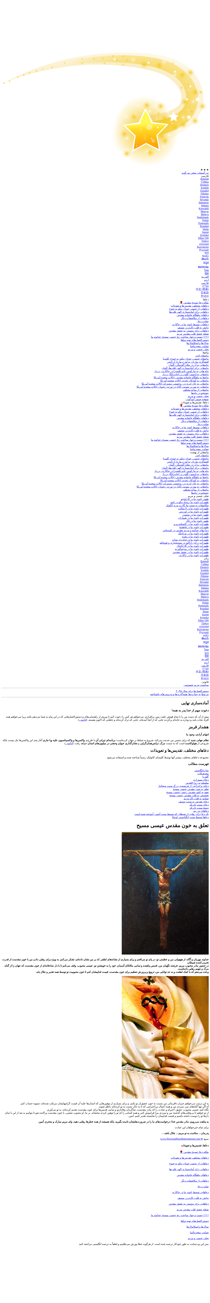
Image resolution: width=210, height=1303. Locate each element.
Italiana (205, 205)
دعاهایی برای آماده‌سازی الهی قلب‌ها (189, 312)
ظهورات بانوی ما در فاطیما (194, 527)
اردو (206, 279)
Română (204, 226)
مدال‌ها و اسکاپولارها (198, 1226)
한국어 (205, 296)
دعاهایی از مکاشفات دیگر (195, 318)
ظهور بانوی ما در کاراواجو (195, 499)
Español (204, 190)
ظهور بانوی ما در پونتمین (195, 514)
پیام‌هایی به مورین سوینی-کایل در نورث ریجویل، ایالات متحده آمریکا (173, 386)
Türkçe (205, 241)
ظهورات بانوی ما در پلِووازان (193, 517)
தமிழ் (206, 635)
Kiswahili (204, 208)
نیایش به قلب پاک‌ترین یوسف (193, 1198)
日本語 (205, 292)
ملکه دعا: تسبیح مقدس (194, 302)
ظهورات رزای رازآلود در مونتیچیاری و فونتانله (184, 542)
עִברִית (205, 286)
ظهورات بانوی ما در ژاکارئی (193, 555)
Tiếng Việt (203, 238)
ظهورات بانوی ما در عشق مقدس (191, 552)
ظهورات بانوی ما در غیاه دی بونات (190, 539)
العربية (205, 276)
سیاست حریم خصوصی (196, 685)
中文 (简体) (202, 289)
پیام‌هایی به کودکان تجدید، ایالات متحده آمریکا (184, 380)
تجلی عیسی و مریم (198, 349)
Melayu (205, 214)
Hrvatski (204, 199)
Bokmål (204, 179)
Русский (204, 249)
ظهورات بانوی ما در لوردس (194, 511)
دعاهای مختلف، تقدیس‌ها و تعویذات (190, 305)
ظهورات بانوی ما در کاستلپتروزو (191, 524)
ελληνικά (204, 244)
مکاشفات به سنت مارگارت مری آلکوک (187, 505)
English (205, 187)
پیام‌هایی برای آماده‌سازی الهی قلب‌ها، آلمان (185, 368)
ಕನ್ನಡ (206, 262)
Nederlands (203, 217)
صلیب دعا (203, 321)
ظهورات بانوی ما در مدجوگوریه (192, 549)
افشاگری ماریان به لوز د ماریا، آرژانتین (188, 361)
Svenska (204, 235)
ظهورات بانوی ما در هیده (195, 536)
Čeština (205, 181)
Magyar (205, 211)
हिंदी (207, 273)
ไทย (206, 270)
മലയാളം (203, 266)
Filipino (205, 193)
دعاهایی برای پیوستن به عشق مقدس (189, 330)
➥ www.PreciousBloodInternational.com (181, 1138)
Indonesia (204, 202)
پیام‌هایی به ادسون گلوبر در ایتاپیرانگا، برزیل (185, 374)
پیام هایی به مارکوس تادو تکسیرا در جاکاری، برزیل (181, 371)
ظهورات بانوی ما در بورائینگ (193, 533)
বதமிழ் (205, 255)
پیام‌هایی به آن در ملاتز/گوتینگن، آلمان (188, 365)
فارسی (205, 283)
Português (203, 223)
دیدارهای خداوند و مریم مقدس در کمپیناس (186, 530)
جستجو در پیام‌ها (200, 393)
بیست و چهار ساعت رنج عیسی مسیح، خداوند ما (180, 336)
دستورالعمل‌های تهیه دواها (195, 1221)
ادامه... (82, 719)
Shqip (206, 229)
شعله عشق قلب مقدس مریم (193, 333)
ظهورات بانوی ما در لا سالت (193, 508)
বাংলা (207, 252)
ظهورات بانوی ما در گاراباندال (193, 546)
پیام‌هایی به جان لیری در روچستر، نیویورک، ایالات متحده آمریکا (175, 383)
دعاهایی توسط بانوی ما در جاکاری (190, 1192)
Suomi (205, 232)
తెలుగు (205, 258)
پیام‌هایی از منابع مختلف (196, 390)
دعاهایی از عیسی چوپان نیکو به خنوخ (189, 308)
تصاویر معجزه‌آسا (199, 1232)
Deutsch (204, 184)
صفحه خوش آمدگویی (197, 399)
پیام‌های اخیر (202, 355)
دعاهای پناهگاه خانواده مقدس (193, 315)
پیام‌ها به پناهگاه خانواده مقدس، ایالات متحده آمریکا (181, 377)
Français (204, 196)
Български (203, 246)
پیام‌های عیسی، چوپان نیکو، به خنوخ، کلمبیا (186, 358)
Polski (205, 220)
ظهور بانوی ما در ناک (197, 521)
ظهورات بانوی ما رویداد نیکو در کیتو (189, 502)
